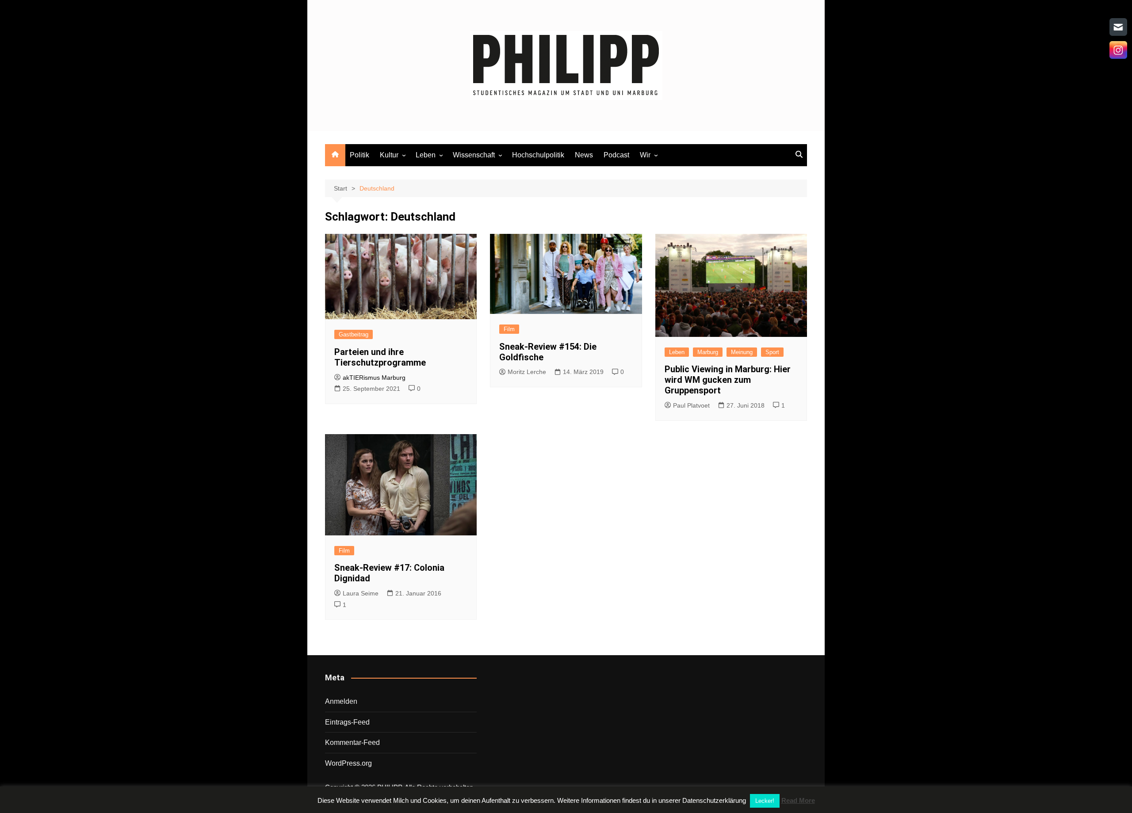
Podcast (616, 155)
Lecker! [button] (764, 801)
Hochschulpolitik (538, 155)
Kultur (389, 155)
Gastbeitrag (353, 334)
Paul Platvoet (691, 405)
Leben (426, 155)
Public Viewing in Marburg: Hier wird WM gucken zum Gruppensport (728, 380)
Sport (772, 352)
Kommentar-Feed (352, 742)
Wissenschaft (474, 155)
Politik (359, 155)
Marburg (707, 352)
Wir (645, 155)
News (584, 155)
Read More (798, 800)
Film (509, 329)
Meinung (742, 352)
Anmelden (341, 701)
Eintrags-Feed (347, 722)
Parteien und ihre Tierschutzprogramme (380, 357)
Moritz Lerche (527, 371)
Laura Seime (361, 593)
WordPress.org (348, 763)
